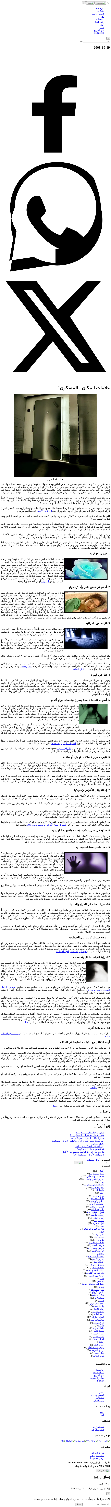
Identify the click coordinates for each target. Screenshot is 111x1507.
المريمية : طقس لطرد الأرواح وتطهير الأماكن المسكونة (78, 1141)
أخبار (101, 1392)
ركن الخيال (99, 1400)
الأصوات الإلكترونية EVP (63, 743)
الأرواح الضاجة (64, 748)
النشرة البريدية (97, 1455)
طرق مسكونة (97, 1143)
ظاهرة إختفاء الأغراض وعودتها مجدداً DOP (46, 825)
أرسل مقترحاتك (96, 1458)
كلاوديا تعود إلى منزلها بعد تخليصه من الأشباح (83, 1152)
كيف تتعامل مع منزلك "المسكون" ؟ (87, 1135)
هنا (26, 1022)
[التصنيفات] (100, 3)
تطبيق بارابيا (98, 1427)
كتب (102, 1415)
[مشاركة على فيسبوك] (55, 161)
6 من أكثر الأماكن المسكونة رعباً (88, 1154)
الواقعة (93, 1087)
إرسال (78, 1504)
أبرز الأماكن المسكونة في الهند (89, 1146)
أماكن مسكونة (93, 1160)
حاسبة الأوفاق (97, 1429)
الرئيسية (100, 1370)
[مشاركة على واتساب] (55, 270)
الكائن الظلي (79, 669)
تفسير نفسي (26, 666)
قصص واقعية (97, 1395)
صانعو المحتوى (97, 1378)
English (100, 1380)
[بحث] (90, 3)
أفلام (101, 1412)
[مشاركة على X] (55, 380)
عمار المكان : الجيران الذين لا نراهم (87, 1138)
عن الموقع (99, 1375)
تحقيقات (100, 1398)
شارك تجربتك (97, 1453)
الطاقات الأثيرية (44, 511)
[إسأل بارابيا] (103, 1470)
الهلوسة (45, 581)
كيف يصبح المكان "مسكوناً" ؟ (90, 1132)
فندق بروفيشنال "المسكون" (90, 1149)
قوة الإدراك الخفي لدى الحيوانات (71, 951)
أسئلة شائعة (98, 1372)
